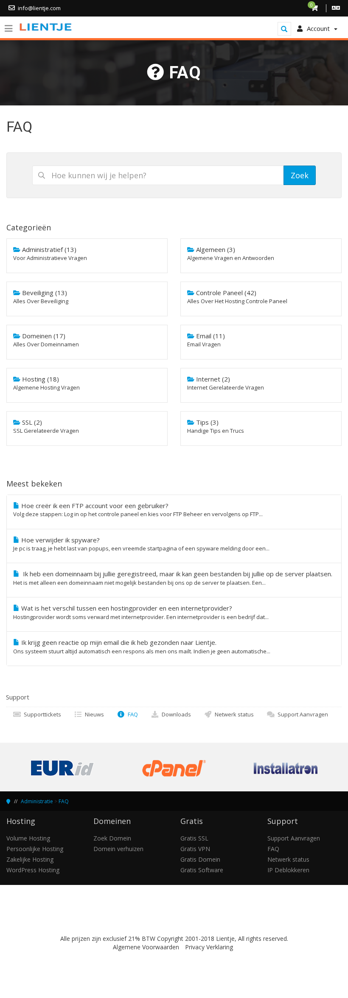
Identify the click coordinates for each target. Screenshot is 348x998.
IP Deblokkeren (288, 870)
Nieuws (93, 714)
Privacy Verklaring (209, 947)
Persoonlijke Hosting (34, 849)
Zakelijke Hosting (29, 859)
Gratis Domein (200, 859)
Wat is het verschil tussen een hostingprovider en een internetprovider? (141, 612)
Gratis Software (201, 870)
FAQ (131, 714)
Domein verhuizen (118, 849)
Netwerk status (233, 714)
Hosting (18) (46, 383)
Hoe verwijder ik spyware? (141, 544)
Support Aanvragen (301, 714)
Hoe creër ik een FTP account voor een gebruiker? (138, 509)
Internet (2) (225, 383)
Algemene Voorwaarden (146, 947)
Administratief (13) (50, 253)
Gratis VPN (195, 849)
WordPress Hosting (32, 870)
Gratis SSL (194, 838)
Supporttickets (41, 714)
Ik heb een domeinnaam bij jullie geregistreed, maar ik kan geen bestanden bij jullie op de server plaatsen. (172, 577)
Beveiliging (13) (40, 296)
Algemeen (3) (230, 253)
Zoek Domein (112, 838)
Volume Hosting (28, 838)
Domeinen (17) (46, 340)
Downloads (175, 714)
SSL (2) (46, 426)
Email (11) (206, 340)
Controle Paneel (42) (237, 296)
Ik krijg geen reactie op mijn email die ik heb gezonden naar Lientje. (141, 646)
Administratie (37, 801)
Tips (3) (215, 426)
